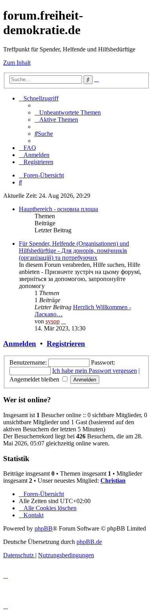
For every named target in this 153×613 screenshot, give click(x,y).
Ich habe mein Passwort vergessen (94, 370)
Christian (113, 480)
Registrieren (66, 343)
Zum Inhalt (17, 62)
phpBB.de (89, 541)
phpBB (44, 528)
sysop (53, 321)
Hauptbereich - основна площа (58, 209)
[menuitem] (68, 112)
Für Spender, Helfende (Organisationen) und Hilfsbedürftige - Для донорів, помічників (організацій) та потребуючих (74, 250)
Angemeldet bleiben (35, 379)
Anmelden (19, 343)
